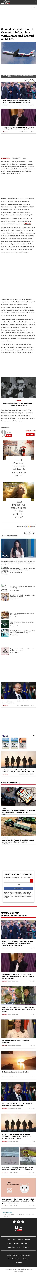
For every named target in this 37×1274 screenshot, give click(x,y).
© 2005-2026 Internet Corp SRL (12, 1269)
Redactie (15, 1255)
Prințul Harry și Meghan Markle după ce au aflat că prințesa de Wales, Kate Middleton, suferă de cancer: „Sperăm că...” (16, 102)
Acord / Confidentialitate (14, 1259)
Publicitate (26, 1259)
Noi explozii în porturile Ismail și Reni (16, 1072)
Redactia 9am (31, 431)
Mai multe (30, 434)
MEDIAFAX (27, 224)
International (5, 105)
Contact (9, 1255)
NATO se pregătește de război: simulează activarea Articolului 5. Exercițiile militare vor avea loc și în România (17, 1136)
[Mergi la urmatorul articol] (34, 7)
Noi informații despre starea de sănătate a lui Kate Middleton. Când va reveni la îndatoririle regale (18, 1009)
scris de (23, 105)
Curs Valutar (18, 1262)
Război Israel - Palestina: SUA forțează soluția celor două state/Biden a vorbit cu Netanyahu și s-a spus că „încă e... (18, 1201)
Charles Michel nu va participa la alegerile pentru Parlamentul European (17, 1104)
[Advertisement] (14, 579)
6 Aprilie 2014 (16, 158)
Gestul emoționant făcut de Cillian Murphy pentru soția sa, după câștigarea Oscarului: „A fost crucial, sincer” (18, 976)
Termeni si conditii (25, 1255)
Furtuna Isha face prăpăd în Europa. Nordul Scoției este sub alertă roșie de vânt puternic (17, 1168)
